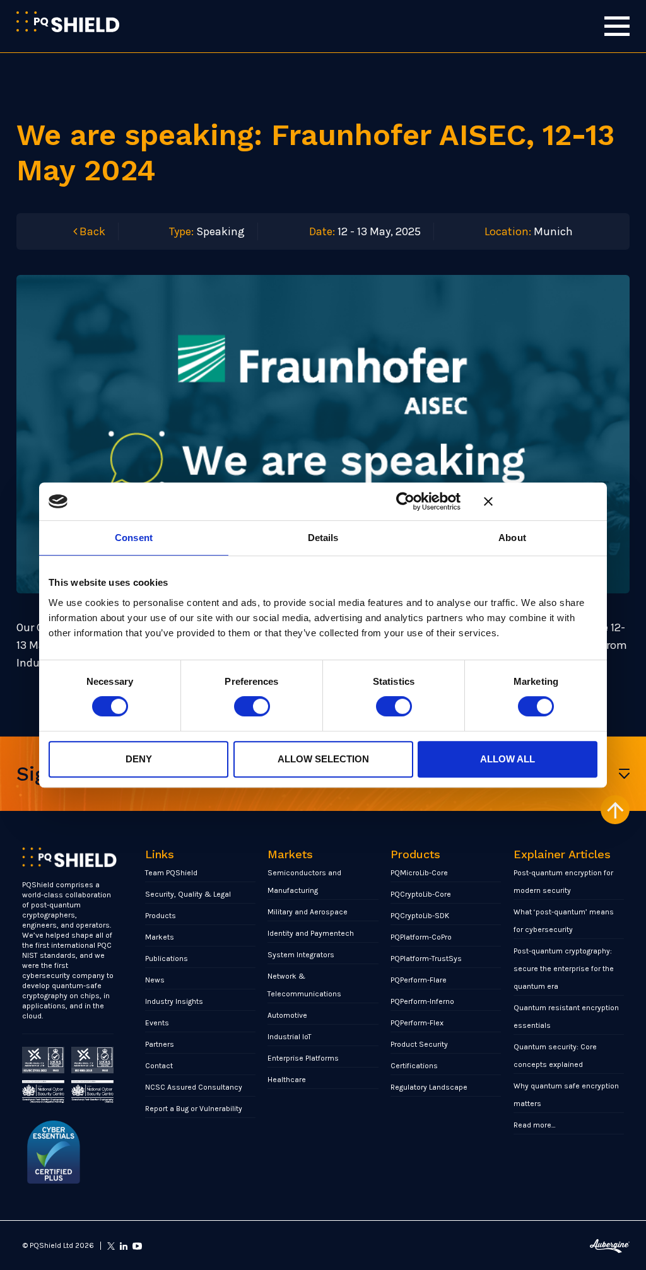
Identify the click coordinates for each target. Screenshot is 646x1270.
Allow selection (323, 759)
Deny (139, 759)
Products (160, 915)
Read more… (535, 1125)
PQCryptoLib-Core (421, 894)
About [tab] (512, 537)
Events (157, 1022)
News (155, 980)
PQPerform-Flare (419, 980)
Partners (159, 1044)
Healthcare (286, 1079)
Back (91, 231)
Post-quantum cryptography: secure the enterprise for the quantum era (564, 969)
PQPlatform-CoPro (421, 937)
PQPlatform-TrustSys (426, 958)
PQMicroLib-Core (419, 872)
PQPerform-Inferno (422, 1001)
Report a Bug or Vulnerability (193, 1108)
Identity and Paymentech (310, 933)
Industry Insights (174, 1001)
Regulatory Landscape (429, 1087)
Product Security (419, 1044)
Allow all (507, 759)
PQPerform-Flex (417, 1022)
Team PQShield (171, 872)
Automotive (287, 1015)
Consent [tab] (134, 537)
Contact (159, 1065)
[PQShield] (67, 21)
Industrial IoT (289, 1036)
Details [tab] (323, 537)
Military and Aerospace (307, 911)
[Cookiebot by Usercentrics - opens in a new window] (405, 501)
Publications (166, 958)
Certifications (414, 1065)
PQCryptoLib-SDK (420, 915)
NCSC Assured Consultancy (193, 1087)
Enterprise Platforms (303, 1058)
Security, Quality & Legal (188, 894)
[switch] (252, 706)
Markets (159, 937)
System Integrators (300, 954)
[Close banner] (540, 501)
